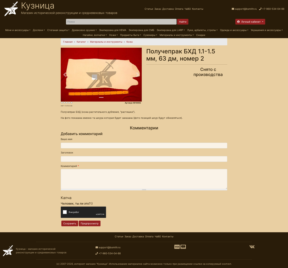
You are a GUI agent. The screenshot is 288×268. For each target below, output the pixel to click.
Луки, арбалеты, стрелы (201, 30)
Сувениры (149, 35)
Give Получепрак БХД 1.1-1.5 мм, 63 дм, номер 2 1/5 (62, 103)
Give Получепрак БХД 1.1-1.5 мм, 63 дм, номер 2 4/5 (69, 103)
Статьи (149, 8)
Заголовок (67, 152)
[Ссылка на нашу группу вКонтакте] (252, 247)
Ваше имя (66, 139)
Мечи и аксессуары (17, 30)
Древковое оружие (83, 30)
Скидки (200, 35)
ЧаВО (187, 8)
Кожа (129, 41)
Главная (68, 41)
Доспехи (38, 30)
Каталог (81, 41)
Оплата (179, 8)
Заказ (157, 8)
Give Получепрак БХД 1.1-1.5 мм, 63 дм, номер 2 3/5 (67, 103)
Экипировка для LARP (170, 30)
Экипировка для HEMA (112, 30)
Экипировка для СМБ (141, 30)
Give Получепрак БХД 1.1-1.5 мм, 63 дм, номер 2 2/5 (64, 103)
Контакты (197, 8)
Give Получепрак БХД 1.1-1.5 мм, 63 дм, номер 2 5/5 (71, 103)
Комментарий (70, 166)
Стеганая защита (57, 30)
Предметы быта (129, 35)
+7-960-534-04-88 (110, 253)
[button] (250, 22)
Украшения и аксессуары (266, 30)
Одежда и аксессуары (233, 30)
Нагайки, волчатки (94, 35)
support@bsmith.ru (109, 247)
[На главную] (11, 9)
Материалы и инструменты (176, 35)
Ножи (112, 35)
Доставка (168, 8)
